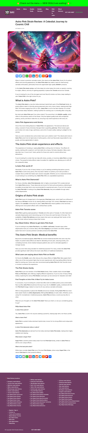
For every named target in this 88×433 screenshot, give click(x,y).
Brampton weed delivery (14, 381)
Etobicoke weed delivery (37, 381)
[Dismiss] (70, 3)
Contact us (12, 412)
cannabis (25, 203)
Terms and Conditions (15, 414)
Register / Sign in (13, 410)
